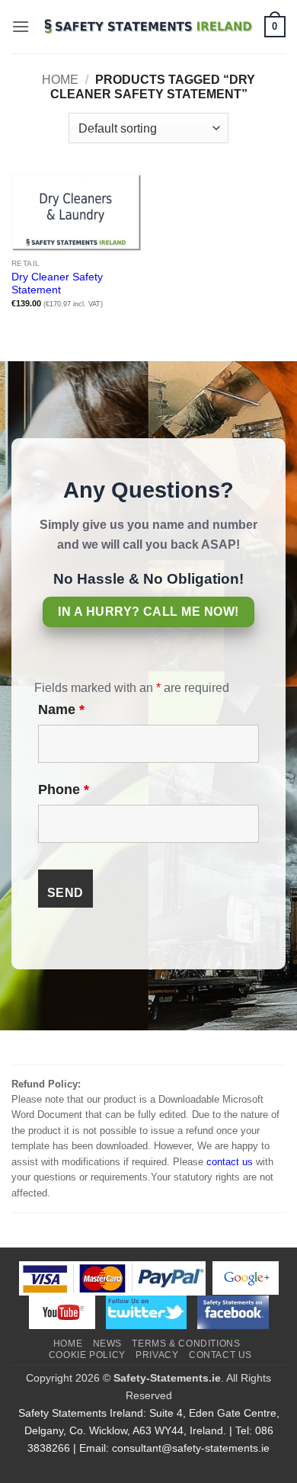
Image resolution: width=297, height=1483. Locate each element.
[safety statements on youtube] (62, 1311)
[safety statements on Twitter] (146, 1311)
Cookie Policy (87, 1355)
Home (60, 79)
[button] (20, 26)
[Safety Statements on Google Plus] (246, 1277)
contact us (229, 1162)
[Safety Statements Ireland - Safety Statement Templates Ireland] (147, 27)
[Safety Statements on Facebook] (233, 1311)
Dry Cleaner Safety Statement (57, 283)
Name (61, 709)
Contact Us (220, 1355)
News (107, 1343)
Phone (63, 789)
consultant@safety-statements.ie (191, 1448)
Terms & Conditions (186, 1343)
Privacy (157, 1355)
